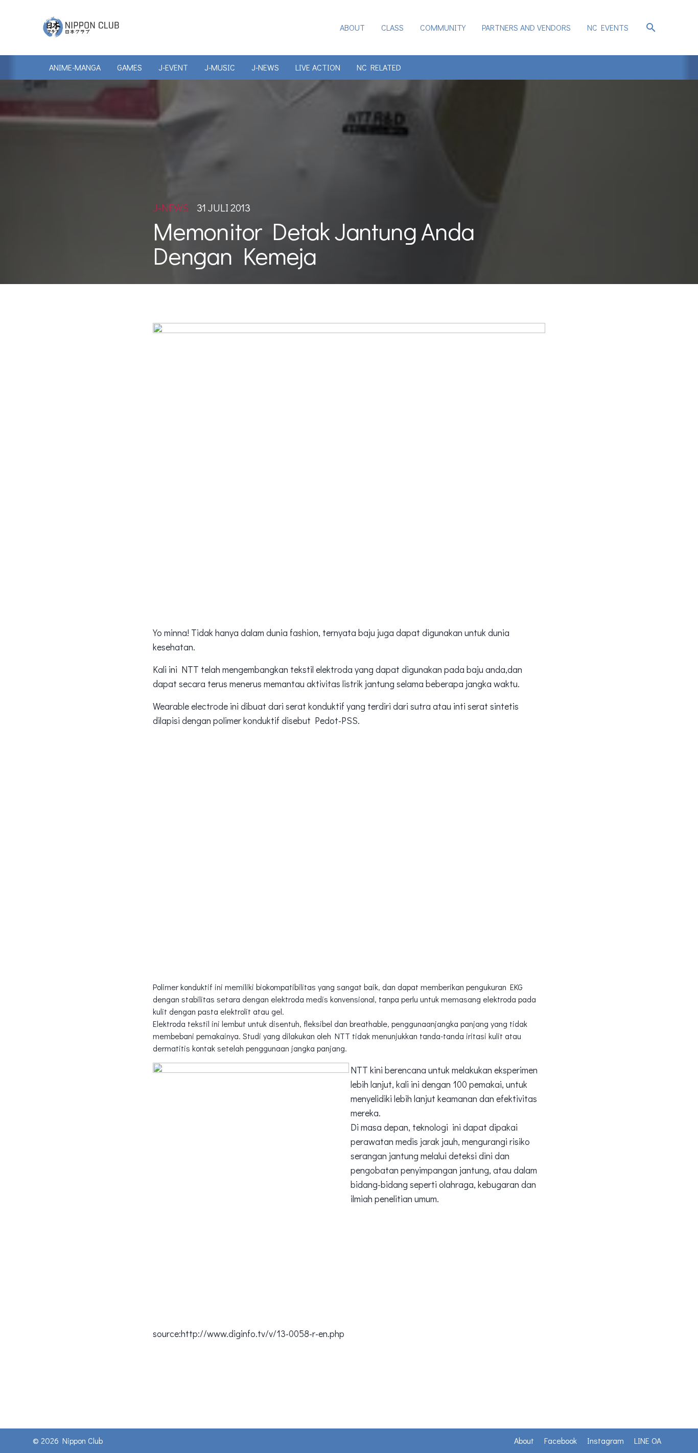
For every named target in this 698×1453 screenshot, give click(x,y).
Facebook (560, 1440)
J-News (265, 67)
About (352, 27)
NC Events (608, 27)
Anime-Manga (75, 67)
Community (443, 27)
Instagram (605, 1440)
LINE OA (647, 1440)
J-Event (173, 67)
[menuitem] (352, 27)
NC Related (379, 67)
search (651, 27)
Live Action (317, 67)
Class (392, 27)
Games (129, 67)
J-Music (219, 67)
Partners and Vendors (526, 27)
